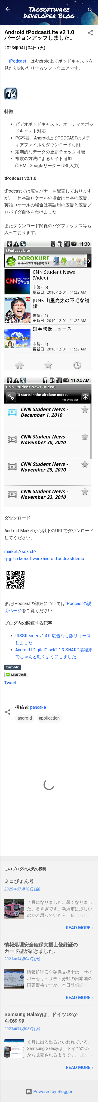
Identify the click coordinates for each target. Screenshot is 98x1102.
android (25, 718)
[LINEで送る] (16, 675)
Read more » (80, 927)
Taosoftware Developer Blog (49, 12)
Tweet (10, 682)
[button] (90, 34)
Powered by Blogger (52, 1091)
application (49, 718)
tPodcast (17, 61)
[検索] (90, 11)
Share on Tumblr (12, 667)
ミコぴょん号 (19, 881)
